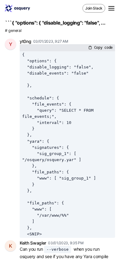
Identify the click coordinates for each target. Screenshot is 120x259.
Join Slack (93, 8)
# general (13, 30)
